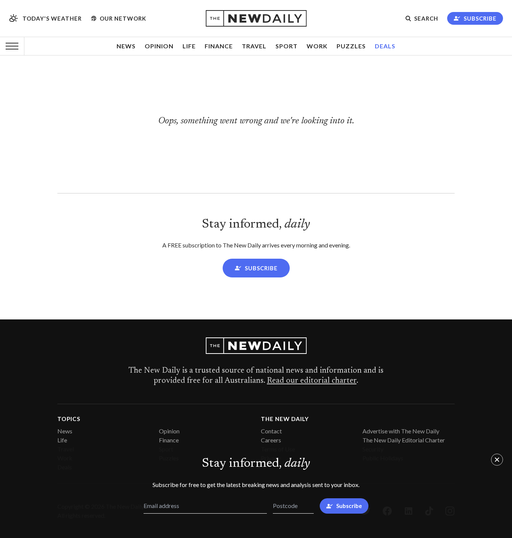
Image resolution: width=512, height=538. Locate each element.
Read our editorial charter (311, 381)
